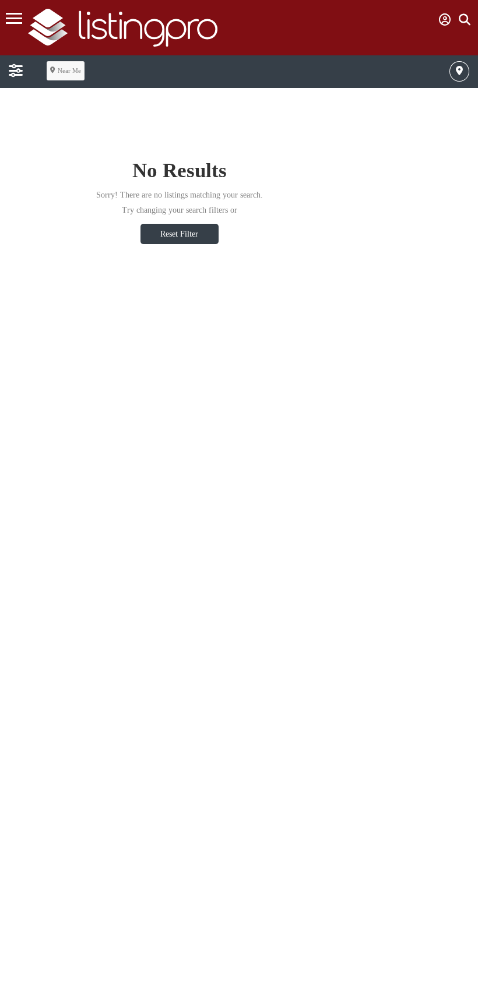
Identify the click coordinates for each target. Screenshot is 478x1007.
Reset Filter (179, 234)
